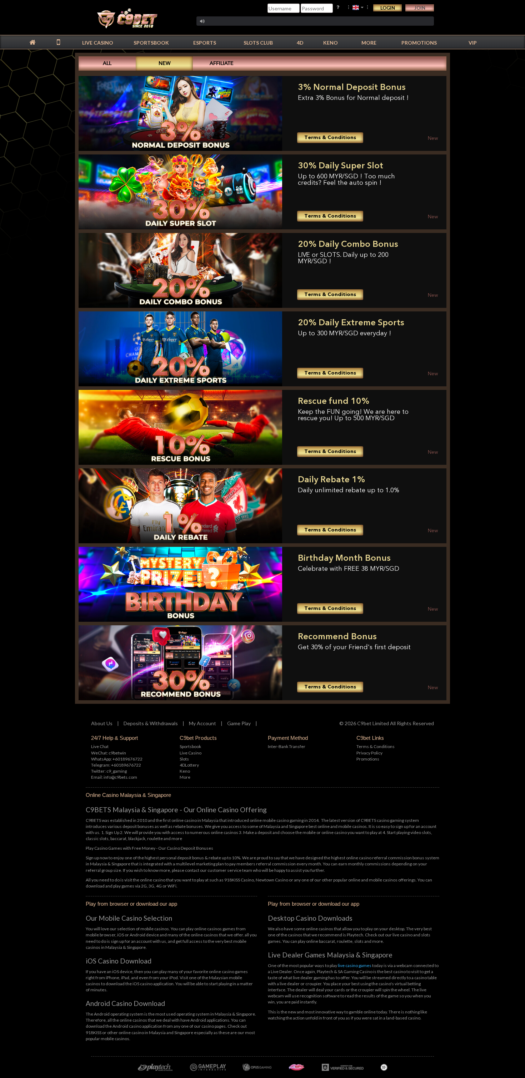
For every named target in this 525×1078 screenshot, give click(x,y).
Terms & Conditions (375, 746)
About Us (101, 723)
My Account (202, 723)
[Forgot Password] (338, 7)
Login (387, 8)
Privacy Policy (369, 753)
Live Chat (100, 746)
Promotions (367, 759)
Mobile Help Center (13, 96)
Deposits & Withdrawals (151, 723)
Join (419, 8)
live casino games (354, 965)
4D (189, 765)
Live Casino (190, 753)
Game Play (239, 723)
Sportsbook (190, 746)
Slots (184, 759)
